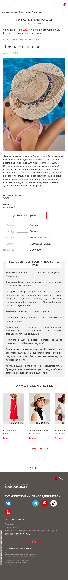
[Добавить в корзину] (21, 438)
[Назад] (7, 104)
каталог (23, 29)
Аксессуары (10, 39)
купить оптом (10, 12)
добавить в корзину (25, 215)
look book (8, 33)
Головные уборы (29, 39)
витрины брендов (31, 12)
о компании (9, 29)
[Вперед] (60, 104)
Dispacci (7, 438)
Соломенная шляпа (10, 431)
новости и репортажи (29, 33)
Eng (60, 478)
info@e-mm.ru (17, 520)
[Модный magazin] (26, 4)
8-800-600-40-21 (16, 487)
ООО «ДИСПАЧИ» (34, 23)
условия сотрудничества (45, 29)
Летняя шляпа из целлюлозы (38, 431)
